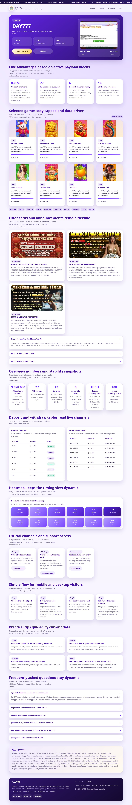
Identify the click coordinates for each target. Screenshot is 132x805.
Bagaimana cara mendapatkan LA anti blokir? (29, 708)
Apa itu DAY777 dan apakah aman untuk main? (29, 693)
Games (92, 8)
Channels (111, 8)
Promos (101, 8)
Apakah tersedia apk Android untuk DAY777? (28, 715)
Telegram (37, 796)
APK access (16, 796)
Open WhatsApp (47, 573)
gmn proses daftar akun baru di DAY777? (27, 738)
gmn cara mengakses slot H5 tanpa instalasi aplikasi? (32, 723)
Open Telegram (18, 568)
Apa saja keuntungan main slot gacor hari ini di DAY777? (33, 730)
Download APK (22, 51)
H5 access (27, 796)
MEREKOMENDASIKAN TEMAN (22, 354)
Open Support (75, 568)
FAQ (120, 8)
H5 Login (43, 51)
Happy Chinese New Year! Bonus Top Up (26, 339)
